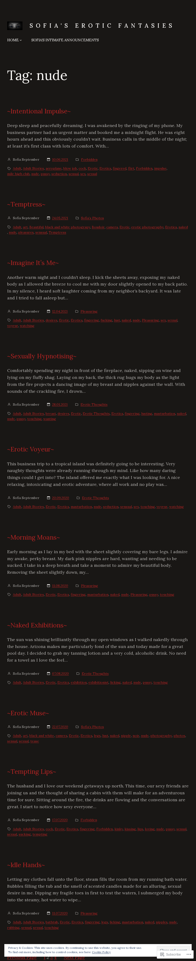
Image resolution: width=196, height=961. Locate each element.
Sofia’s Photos (92, 218)
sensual (41, 232)
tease (34, 741)
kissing (130, 829)
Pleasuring (89, 311)
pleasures (26, 232)
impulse (160, 168)
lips (140, 829)
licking (115, 682)
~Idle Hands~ (26, 865)
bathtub (52, 922)
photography (161, 735)
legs (97, 735)
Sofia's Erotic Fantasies (102, 25)
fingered (119, 168)
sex (83, 174)
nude (35, 174)
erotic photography (147, 227)
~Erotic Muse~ (28, 713)
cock (82, 168)
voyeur (12, 326)
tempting (40, 834)
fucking (106, 320)
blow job (70, 168)
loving (150, 829)
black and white (41, 735)
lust (117, 320)
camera (112, 227)
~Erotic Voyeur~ (30, 449)
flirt (131, 168)
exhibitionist (98, 682)
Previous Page (22, 957)
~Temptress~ (26, 204)
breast (51, 413)
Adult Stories (33, 168)
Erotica (105, 168)
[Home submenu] (21, 40)
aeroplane (54, 168)
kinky (118, 829)
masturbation (164, 413)
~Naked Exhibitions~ (37, 625)
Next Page (74, 957)
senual (74, 174)
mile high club (18, 174)
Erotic (93, 168)
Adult (17, 168)
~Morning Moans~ (33, 537)
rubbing (13, 927)
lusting (146, 413)
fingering (91, 320)
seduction (59, 174)
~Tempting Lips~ (31, 771)
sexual (92, 174)
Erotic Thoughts (94, 404)
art (25, 227)
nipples (162, 922)
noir (136, 735)
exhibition (79, 682)
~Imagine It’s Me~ (33, 263)
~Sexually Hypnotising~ (41, 356)
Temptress (57, 232)
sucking (25, 834)
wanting (49, 419)
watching (27, 326)
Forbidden (89, 159)
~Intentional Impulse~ (39, 111)
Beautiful (36, 227)
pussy (45, 174)
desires (51, 320)
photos (179, 735)
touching (34, 419)
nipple (126, 735)
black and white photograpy (67, 227)
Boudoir (98, 227)
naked (183, 227)
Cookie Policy (101, 952)
